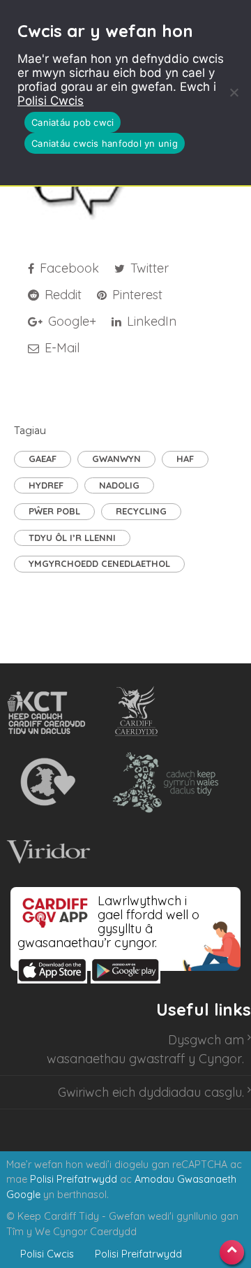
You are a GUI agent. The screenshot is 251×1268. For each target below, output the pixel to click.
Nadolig (119, 485)
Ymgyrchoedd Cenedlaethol (99, 563)
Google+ (70, 321)
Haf (185, 458)
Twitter (148, 268)
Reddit (61, 295)
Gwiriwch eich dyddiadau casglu (150, 1092)
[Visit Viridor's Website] (46, 852)
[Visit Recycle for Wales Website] (46, 782)
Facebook (67, 268)
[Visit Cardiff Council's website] (139, 712)
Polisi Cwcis (50, 101)
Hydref (46, 485)
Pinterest (135, 295)
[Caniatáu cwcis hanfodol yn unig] (234, 92)
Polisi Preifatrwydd (73, 1179)
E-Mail (60, 348)
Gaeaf (42, 458)
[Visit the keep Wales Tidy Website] (162, 782)
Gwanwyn (116, 458)
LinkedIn (149, 321)
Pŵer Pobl (54, 511)
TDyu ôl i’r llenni (72, 537)
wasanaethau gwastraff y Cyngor (144, 1059)
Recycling (141, 511)
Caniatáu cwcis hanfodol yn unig (104, 143)
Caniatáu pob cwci (72, 122)
